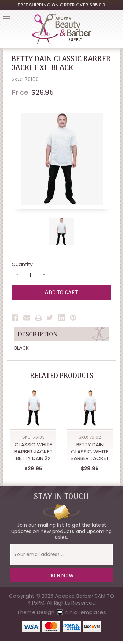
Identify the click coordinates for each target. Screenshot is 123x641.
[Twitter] (49, 317)
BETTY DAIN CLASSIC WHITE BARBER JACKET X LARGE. (90, 451)
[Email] (26, 317)
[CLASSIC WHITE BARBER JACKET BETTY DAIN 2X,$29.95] (33, 408)
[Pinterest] (73, 317)
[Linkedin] (61, 317)
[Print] (38, 317)
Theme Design (35, 612)
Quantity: (23, 264)
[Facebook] (15, 317)
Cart (117, 18)
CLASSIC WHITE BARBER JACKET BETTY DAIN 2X (33, 451)
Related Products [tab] (61, 376)
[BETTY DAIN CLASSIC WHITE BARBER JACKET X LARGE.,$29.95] (90, 408)
